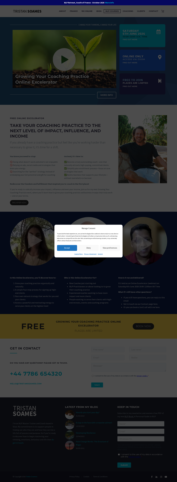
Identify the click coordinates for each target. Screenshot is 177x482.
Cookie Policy (78, 254)
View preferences (110, 248)
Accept (67, 248)
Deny (88, 248)
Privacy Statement (90, 254)
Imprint (100, 254)
